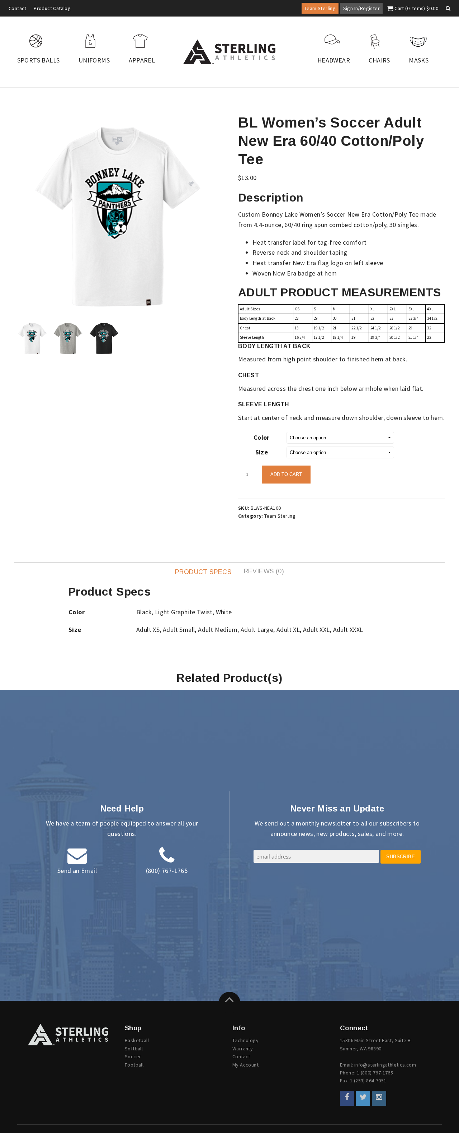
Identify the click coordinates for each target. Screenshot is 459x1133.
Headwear (333, 60)
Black (144, 612)
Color (262, 437)
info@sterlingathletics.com (385, 1065)
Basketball (137, 1040)
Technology (245, 1040)
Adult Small (179, 629)
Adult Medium (217, 629)
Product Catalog (52, 8)
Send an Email (77, 870)
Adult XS (148, 629)
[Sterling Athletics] (229, 52)
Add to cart (286, 474)
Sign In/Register (361, 8)
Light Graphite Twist (184, 612)
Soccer (133, 1056)
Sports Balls (38, 60)
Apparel (142, 60)
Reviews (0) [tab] (264, 571)
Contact (18, 8)
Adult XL (288, 629)
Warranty (242, 1048)
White (224, 612)
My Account (245, 1065)
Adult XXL (316, 629)
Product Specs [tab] (203, 571)
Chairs (379, 60)
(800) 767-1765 (167, 870)
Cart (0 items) (415, 8)
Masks (419, 60)
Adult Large (257, 629)
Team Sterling (320, 8)
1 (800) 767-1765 (375, 1072)
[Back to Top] (229, 1002)
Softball (134, 1048)
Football (134, 1065)
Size (261, 452)
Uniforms (94, 60)
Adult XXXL (348, 629)
